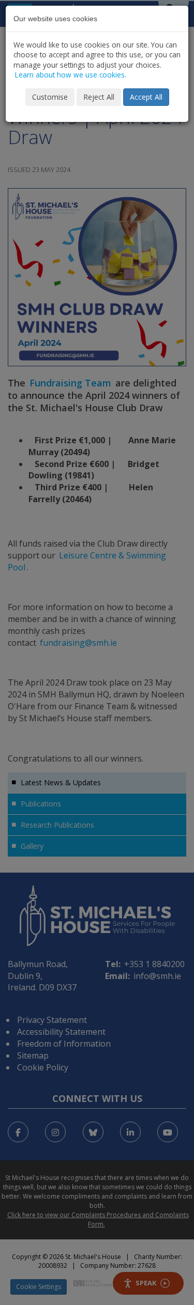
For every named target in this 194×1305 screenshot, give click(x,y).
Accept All (146, 97)
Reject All (98, 97)
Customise (50, 97)
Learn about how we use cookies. (70, 75)
